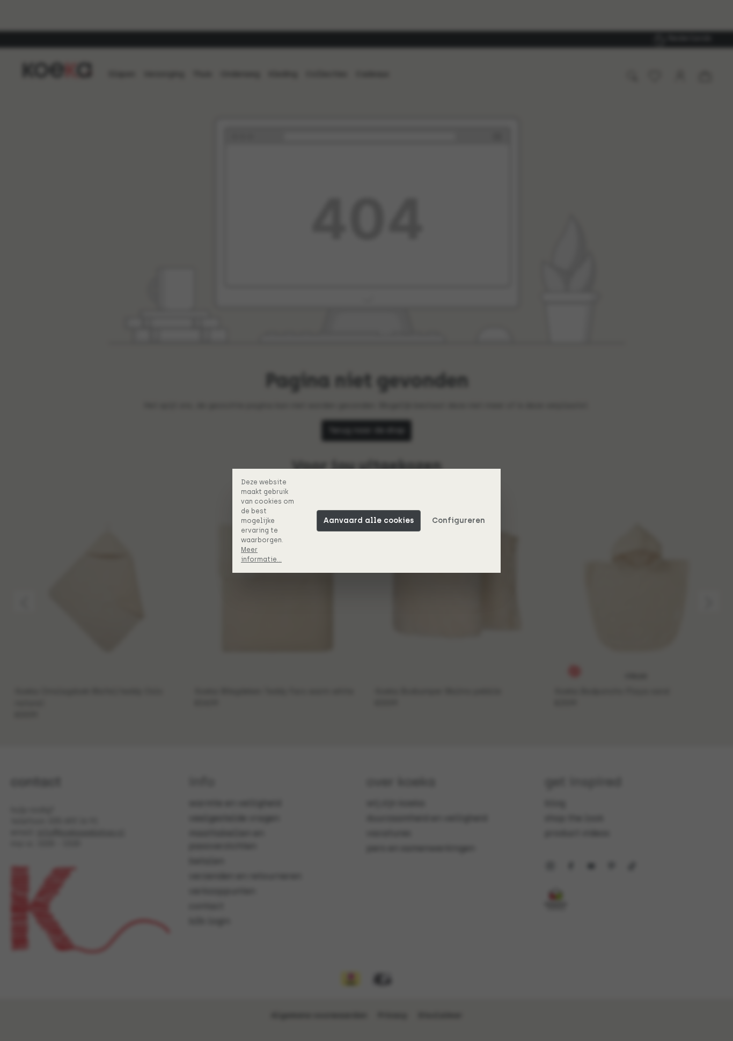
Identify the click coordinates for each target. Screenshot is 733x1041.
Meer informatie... (261, 554)
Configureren (458, 520)
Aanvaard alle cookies (369, 520)
